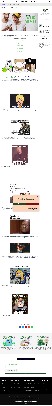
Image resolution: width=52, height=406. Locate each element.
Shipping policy (4, 387)
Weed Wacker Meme (20, 48)
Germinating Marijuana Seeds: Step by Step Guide (31, 383)
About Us (3, 383)
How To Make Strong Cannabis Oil (29, 387)
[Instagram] (46, 389)
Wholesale (43, 383)
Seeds (22, 1)
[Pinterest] (45, 389)
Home (3, 4)
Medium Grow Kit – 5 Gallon (14, 383)
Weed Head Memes (20, 46)
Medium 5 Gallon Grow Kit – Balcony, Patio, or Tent (46, 30)
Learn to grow (29, 1)
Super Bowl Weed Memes (20, 42)
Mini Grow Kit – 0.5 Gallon (14, 384)
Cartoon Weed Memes (19, 51)
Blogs (35, 1)
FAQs (2, 384)
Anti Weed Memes (20, 43)
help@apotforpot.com (46, 384)
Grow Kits (17, 1)
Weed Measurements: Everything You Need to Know (31, 390)
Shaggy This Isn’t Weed (20, 40)
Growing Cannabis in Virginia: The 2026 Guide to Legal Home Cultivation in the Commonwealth (44, 45)
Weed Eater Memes (20, 45)
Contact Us (3, 390)
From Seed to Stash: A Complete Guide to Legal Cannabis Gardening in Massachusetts (44, 42)
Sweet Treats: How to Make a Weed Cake (30, 384)
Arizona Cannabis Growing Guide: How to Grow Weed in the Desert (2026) (8, 348)
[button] (20, 327)
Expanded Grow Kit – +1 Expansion (15, 387)
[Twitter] (43, 389)
